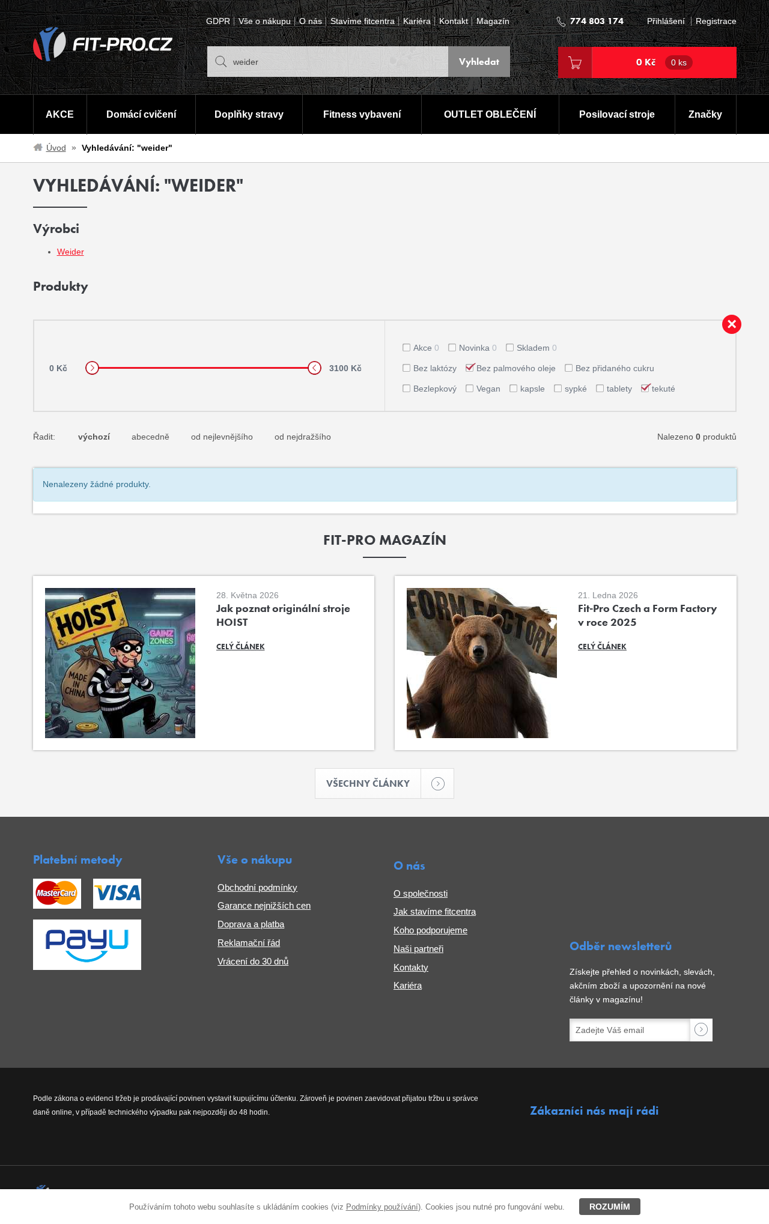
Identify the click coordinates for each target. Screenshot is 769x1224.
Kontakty (411, 967)
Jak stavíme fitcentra (435, 911)
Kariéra (417, 21)
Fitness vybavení (362, 114)
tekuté (663, 388)
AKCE (60, 114)
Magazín (492, 21)
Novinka (478, 348)
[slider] (92, 368)
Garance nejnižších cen (264, 905)
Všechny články (368, 783)
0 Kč (661, 62)
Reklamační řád (248, 943)
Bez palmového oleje (516, 368)
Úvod (56, 148)
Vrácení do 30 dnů (252, 961)
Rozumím (609, 1206)
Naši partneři (418, 949)
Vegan (488, 388)
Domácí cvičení (141, 114)
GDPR (218, 21)
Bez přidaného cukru (615, 368)
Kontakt (453, 21)
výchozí (94, 436)
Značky (705, 114)
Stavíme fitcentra (362, 21)
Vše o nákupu (265, 21)
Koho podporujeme (430, 930)
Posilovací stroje (617, 114)
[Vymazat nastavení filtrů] (731, 324)
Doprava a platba (250, 924)
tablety (619, 388)
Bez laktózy (435, 368)
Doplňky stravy (249, 114)
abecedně (150, 436)
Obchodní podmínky (257, 887)
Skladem (537, 348)
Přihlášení (666, 21)
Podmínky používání (382, 1206)
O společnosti (421, 893)
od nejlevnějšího (222, 436)
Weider (70, 251)
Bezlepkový (435, 388)
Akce (426, 348)
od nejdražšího (303, 436)
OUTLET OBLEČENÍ (490, 114)
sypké (576, 388)
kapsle (532, 388)
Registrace (716, 21)
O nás (310, 21)
